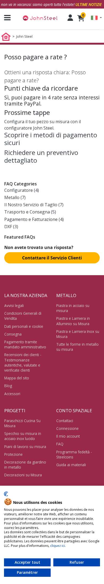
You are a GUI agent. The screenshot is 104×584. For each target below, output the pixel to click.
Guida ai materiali (71, 464)
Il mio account (68, 436)
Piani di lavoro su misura (25, 446)
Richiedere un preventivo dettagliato (41, 156)
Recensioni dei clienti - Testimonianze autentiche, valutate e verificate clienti (22, 362)
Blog (8, 385)
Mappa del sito (16, 377)
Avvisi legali (14, 305)
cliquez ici (57, 545)
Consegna (13, 334)
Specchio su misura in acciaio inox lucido (22, 436)
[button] (96, 17)
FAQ (59, 443)
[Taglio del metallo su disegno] (40, 17)
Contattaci (64, 420)
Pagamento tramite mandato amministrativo (25, 344)
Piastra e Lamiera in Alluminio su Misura (73, 321)
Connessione (67, 428)
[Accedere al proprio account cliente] (70, 17)
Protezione (13, 454)
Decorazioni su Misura (23, 474)
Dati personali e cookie (23, 326)
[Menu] (5, 18)
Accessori (12, 393)
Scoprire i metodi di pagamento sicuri (50, 138)
